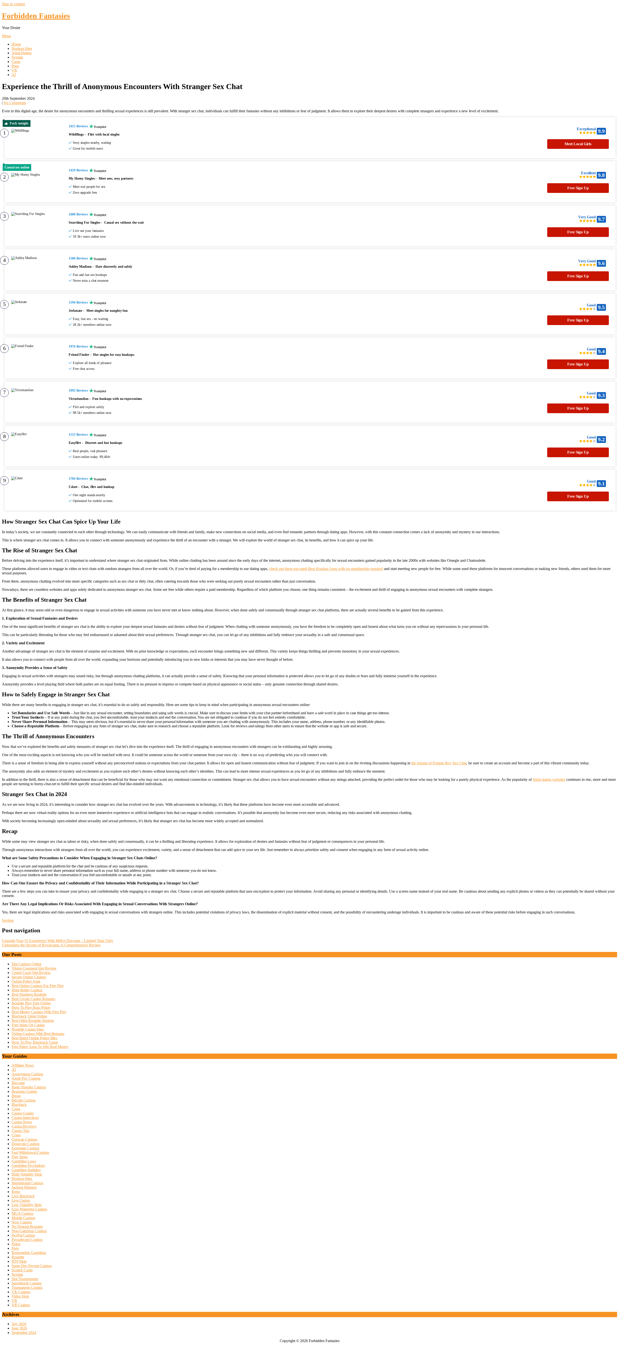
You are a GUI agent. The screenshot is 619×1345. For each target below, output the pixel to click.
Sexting (17, 57)
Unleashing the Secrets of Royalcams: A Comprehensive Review (51, 945)
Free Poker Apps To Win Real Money (40, 1047)
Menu (6, 36)
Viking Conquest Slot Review (34, 968)
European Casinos (25, 1148)
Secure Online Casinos (29, 977)
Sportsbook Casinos (27, 1283)
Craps (16, 1135)
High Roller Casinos (27, 990)
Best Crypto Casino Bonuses (33, 999)
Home (16, 44)
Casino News (22, 1122)
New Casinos (22, 1222)
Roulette (18, 1257)
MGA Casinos (22, 1213)
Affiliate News (23, 1065)
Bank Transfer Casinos (29, 1087)
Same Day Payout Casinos (32, 1266)
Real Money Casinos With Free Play (39, 1012)
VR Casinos (21, 1305)
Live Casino (21, 1200)
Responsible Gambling (29, 1253)
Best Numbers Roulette (29, 994)
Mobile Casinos (23, 1218)
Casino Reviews (24, 1126)
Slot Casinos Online (27, 964)
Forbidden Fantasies (36, 15)
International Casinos (27, 1183)
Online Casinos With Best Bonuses (38, 1034)
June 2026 (19, 1328)
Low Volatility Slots (27, 1205)
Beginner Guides (24, 1091)
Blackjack (19, 1104)
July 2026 (19, 1324)
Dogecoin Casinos (25, 1144)
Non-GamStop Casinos (29, 1231)
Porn (15, 66)
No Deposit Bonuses (27, 1226)
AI (14, 75)
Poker (16, 1244)
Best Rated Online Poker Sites (34, 1038)
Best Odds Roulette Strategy (33, 1020)
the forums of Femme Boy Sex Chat (438, 763)
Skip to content (13, 4)
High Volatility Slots (27, 1174)
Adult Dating (21, 53)
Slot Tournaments (25, 1279)
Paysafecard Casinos (27, 1240)
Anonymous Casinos (27, 1074)
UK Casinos (21, 1292)
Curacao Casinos (24, 1139)
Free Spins (20, 1157)
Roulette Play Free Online (31, 1003)
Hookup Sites (22, 48)
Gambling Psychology (28, 1165)
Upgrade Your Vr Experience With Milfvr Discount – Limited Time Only (57, 941)
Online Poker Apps (26, 981)
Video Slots (20, 1296)
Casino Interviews (25, 1118)
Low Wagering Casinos (29, 1209)
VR (14, 70)
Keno (16, 1192)
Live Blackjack (23, 1196)
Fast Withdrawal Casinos (30, 1152)
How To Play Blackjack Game (35, 1042)
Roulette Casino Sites (28, 1029)
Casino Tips (20, 1131)
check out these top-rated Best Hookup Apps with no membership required (326, 569)
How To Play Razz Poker (31, 1007)
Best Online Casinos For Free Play (38, 986)
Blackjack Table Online (29, 1016)
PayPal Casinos (23, 1235)
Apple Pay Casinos (26, 1078)
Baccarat (18, 1083)
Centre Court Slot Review (31, 973)
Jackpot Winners (24, 1187)
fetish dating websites (549, 779)
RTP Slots (19, 1261)
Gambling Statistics (26, 1170)
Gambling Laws (24, 1161)
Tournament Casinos (27, 1287)
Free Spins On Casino (28, 1025)
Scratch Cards (22, 1270)
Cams (16, 62)
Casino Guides (23, 1113)
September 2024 (24, 1332)
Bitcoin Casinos (24, 1100)
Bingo (16, 1096)
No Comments (15, 103)
